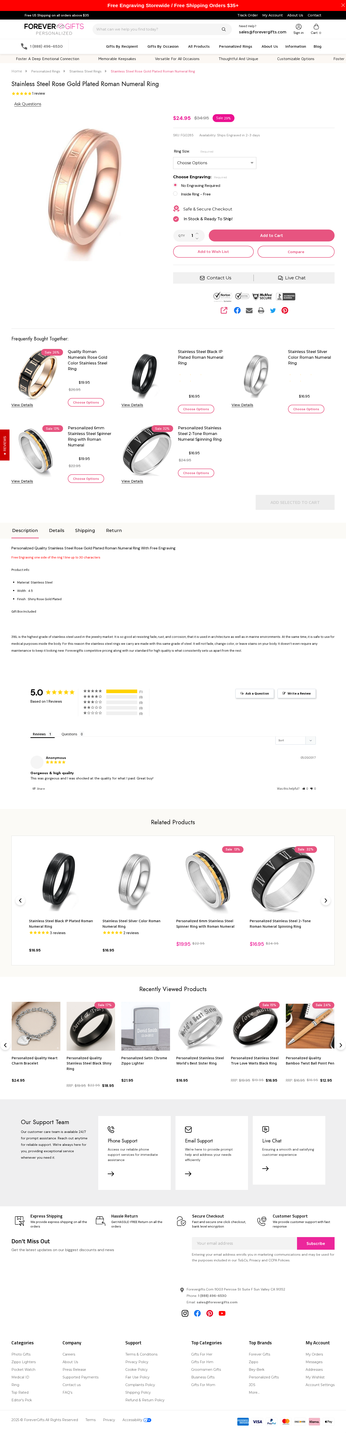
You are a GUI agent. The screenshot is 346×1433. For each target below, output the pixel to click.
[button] (305, 789)
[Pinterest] (285, 310)
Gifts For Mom (203, 1385)
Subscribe (316, 1243)
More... (254, 1392)
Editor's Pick (21, 1400)
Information (295, 46)
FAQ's (67, 1392)
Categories (22, 1342)
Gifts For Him (202, 1362)
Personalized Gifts (264, 1377)
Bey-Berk (256, 1369)
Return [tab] (114, 530)
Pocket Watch (23, 1369)
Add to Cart (271, 235)
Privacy (109, 1420)
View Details (22, 405)
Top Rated (20, 1392)
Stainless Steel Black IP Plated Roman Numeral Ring (200, 357)
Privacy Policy (136, 1362)
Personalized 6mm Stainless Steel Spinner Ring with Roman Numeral (89, 436)
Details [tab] (56, 530)
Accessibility (132, 1420)
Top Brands (260, 1342)
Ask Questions (27, 104)
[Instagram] (185, 1313)
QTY (181, 235)
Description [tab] (25, 530)
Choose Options (86, 402)
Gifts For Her (201, 1354)
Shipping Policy (138, 1392)
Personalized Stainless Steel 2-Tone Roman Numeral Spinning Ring (200, 434)
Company (72, 1342)
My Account (272, 15)
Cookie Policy (136, 1369)
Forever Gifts (259, 1354)
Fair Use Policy (137, 1377)
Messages (314, 1362)
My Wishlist (315, 1377)
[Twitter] (273, 310)
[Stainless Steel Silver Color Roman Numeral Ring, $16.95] (136, 880)
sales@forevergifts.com (217, 1302)
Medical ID (20, 1377)
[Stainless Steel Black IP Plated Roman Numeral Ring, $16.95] (62, 880)
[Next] (326, 900)
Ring (15, 1385)
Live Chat (295, 278)
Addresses (314, 1369)
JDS (252, 1385)
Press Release (74, 1369)
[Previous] (20, 900)
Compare (296, 252)
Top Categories (206, 1342)
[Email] (249, 310)
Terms (90, 1420)
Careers (69, 1354)
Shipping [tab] (85, 530)
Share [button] (40, 789)
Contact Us (219, 278)
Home (16, 71)
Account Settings (320, 1385)
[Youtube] (222, 1313)
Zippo (253, 1362)
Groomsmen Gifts (206, 1369)
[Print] (261, 310)
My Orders (314, 1354)
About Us (295, 15)
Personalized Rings (235, 46)
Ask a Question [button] (257, 693)
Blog (318, 46)
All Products (199, 46)
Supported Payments (80, 1377)
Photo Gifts (20, 1354)
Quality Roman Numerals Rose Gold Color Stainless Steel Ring (87, 360)
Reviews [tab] (39, 734)
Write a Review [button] (299, 693)
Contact (314, 15)
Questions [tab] (69, 734)
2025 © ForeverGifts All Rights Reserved (44, 1420)
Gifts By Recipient (122, 46)
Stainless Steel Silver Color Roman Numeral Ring (309, 357)
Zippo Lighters (23, 1362)
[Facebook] (237, 310)
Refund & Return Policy (145, 1400)
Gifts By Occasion (163, 46)
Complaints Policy (140, 1385)
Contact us (72, 1385)
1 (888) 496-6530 (212, 1296)
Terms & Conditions (141, 1354)
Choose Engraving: (200, 177)
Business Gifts (202, 1377)
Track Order (247, 15)
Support (133, 1342)
